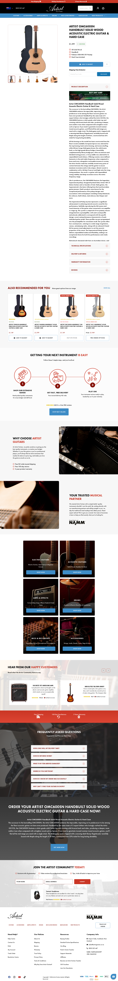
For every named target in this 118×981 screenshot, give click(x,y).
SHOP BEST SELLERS (59, 412)
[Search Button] (90, 8)
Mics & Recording (67, 16)
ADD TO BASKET (21, 338)
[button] (103, 8)
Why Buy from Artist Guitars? (43, 964)
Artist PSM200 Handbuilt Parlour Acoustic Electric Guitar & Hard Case (18, 326)
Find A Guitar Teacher (67, 950)
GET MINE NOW (59, 847)
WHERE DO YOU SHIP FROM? (43, 771)
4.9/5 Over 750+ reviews (63, 405)
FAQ (9, 946)
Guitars (16, 16)
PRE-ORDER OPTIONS (97, 338)
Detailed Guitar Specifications (69, 942)
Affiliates (63, 957)
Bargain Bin (83, 16)
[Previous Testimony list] (103, 670)
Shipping (37, 942)
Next (56, 79)
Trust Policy (37, 953)
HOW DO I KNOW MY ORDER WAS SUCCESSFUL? (50, 779)
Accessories (28, 16)
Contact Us (11, 942)
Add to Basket (87, 64)
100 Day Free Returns (58, 1)
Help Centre (11, 939)
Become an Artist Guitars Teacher (70, 961)
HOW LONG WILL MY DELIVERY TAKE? (46, 748)
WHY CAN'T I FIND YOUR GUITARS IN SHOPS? (49, 786)
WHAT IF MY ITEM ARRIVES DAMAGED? (46, 764)
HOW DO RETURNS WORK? (42, 756)
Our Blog (63, 946)
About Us (37, 939)
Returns (36, 946)
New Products (97, 16)
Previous (10, 79)
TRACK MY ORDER (102, 925)
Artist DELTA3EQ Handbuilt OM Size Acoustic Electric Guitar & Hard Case (71, 326)
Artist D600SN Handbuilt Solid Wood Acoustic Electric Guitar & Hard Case (46, 326)
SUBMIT (82, 882)
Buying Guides (64, 939)
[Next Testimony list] (108, 670)
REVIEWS (74, 270)
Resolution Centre (13, 957)
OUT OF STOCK (72, 338)
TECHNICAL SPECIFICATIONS (81, 246)
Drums (54, 16)
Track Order (11, 953)
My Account (11, 950)
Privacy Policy (38, 957)
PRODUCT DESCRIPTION (79, 87)
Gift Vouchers (64, 964)
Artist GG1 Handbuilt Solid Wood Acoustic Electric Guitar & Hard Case (97, 326)
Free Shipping (35, 1)
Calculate (103, 74)
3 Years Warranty (80, 1)
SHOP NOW (41, 572)
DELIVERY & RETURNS (78, 254)
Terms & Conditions (40, 961)
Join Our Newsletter (66, 968)
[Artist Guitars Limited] (59, 8)
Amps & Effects (42, 16)
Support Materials (66, 953)
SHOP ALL (107, 288)
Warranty (37, 950)
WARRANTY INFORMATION (80, 262)
